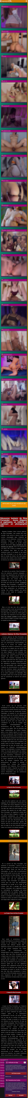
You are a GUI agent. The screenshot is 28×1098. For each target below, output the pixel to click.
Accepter (21, 1095)
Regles (18, 1091)
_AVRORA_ (5, 429)
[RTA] (25, 1076)
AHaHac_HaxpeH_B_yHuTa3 (9, 230)
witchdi (4, 155)
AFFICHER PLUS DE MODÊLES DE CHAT (14, 504)
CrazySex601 (6, 304)
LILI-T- (4, 255)
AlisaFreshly (5, 205)
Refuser (10, 1095)
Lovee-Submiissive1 (7, 354)
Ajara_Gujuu (5, 180)
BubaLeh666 (5, 31)
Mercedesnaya (6, 329)
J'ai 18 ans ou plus (15, 1073)
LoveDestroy (5, 280)
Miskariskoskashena (7, 379)
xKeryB (4, 56)
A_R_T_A (5, 81)
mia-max (5, 479)
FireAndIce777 (6, 106)
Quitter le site (8, 1076)
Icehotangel (5, 454)
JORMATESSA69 (6, 131)
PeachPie (5, 404)
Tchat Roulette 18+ (4, 1059)
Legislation (14, 1091)
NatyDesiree (5, 6)
